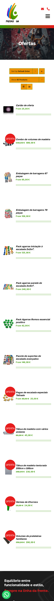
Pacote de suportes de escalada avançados (28, 357)
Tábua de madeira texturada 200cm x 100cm (31, 467)
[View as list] (29, 86)
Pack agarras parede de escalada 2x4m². (29, 284)
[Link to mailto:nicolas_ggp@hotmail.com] (42, 9)
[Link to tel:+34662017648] (48, 9)
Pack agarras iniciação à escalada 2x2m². (29, 248)
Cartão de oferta (25, 105)
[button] (6, 594)
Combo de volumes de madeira (33, 139)
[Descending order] (42, 71)
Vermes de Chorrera (27, 502)
